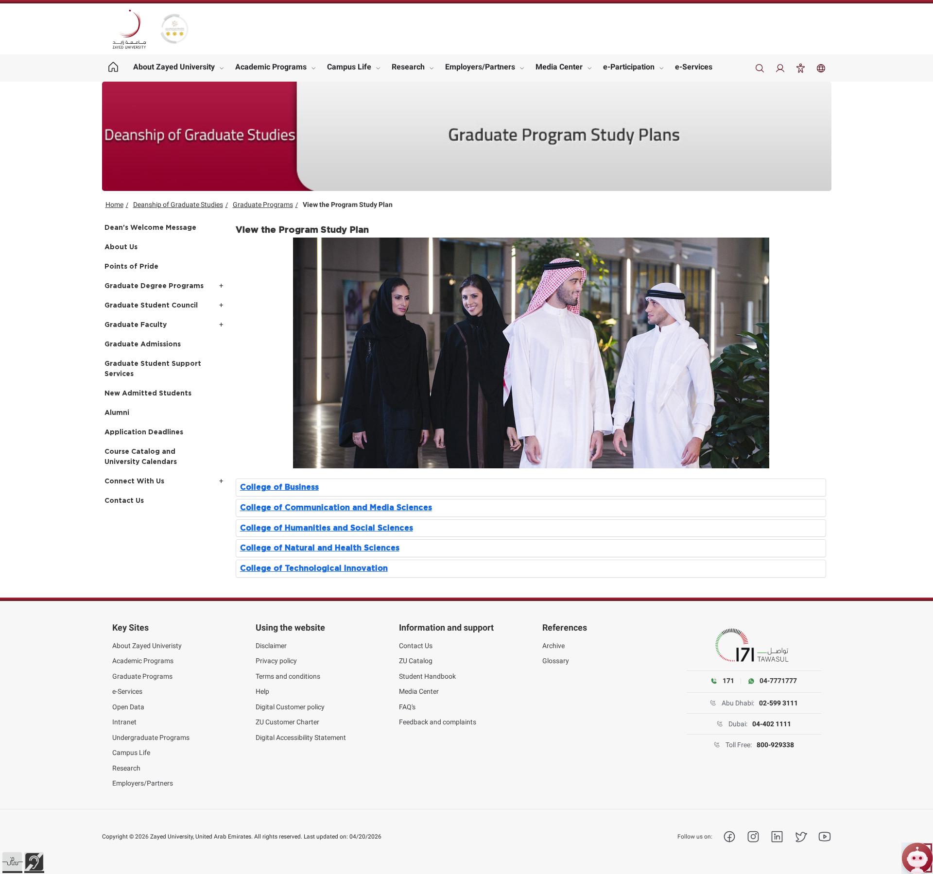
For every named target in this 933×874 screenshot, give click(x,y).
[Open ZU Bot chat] (917, 858)
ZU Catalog (415, 661)
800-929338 (775, 745)
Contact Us (124, 500)
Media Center (559, 66)
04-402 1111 (771, 724)
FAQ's (407, 707)
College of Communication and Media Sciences (336, 508)
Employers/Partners (480, 66)
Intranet (124, 722)
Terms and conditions (288, 676)
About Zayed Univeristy (147, 646)
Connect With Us (134, 481)
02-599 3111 (778, 703)
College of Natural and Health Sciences (319, 548)
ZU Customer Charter (287, 722)
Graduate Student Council (151, 305)
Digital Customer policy (290, 707)
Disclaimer (271, 646)
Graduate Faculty (135, 325)
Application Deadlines (143, 432)
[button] (12, 862)
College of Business (279, 487)
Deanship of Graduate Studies (178, 204)
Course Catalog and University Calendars (140, 456)
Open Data (128, 707)
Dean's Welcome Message (150, 227)
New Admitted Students (147, 393)
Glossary (555, 661)
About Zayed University (174, 66)
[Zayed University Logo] (129, 29)
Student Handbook (427, 676)
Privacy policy (276, 661)
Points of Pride (131, 266)
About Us (121, 247)
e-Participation (629, 66)
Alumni (116, 413)
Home (114, 204)
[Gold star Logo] (174, 29)
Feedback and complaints (437, 722)
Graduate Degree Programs (154, 286)
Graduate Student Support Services (152, 368)
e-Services (693, 66)
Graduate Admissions (142, 344)
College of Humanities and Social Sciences (326, 528)
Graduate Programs (263, 204)
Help (262, 691)
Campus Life (349, 66)
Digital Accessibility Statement (301, 737)
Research (408, 66)
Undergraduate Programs (151, 737)
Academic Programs (271, 66)
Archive (553, 646)
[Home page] (113, 68)
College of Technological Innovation (314, 568)
